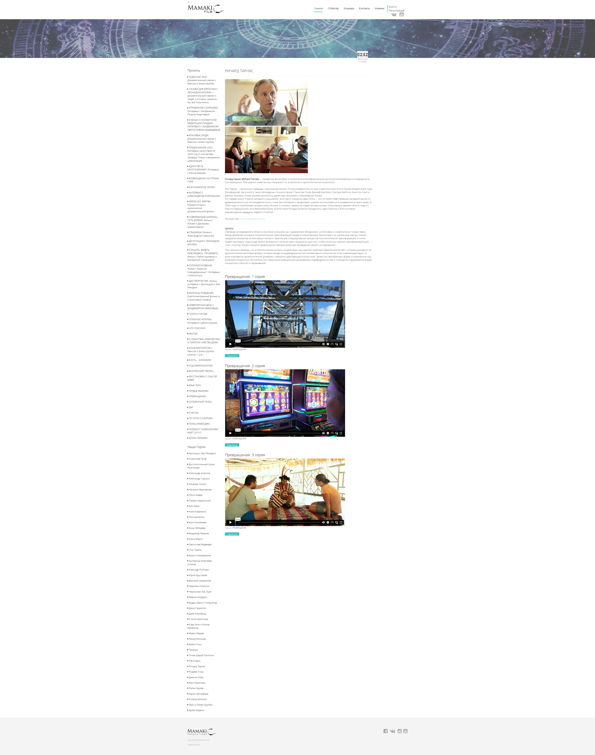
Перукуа (193, 649)
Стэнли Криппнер (198, 619)
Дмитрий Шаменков (199, 580)
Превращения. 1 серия (245, 276)
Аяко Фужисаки (196, 682)
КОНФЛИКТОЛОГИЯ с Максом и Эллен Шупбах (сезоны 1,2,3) (200, 351)
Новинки (379, 8)
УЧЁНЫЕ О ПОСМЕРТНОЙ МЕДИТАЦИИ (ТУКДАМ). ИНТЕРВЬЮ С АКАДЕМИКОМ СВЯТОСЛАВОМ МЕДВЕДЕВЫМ (203, 124)
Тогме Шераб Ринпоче (201, 655)
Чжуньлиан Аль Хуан (199, 591)
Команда (349, 8)
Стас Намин (195, 549)
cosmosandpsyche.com (252, 218)
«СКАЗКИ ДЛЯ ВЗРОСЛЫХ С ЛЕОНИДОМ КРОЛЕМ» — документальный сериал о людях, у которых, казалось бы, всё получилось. (202, 95)
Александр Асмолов (199, 473)
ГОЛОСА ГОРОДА (197, 313)
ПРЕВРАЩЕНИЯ (197, 396)
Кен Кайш (194, 505)
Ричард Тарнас (196, 666)
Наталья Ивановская (200, 489)
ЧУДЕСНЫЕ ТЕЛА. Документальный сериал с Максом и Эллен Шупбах (201, 80)
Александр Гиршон (199, 478)
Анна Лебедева (196, 527)
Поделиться (232, 355)
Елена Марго (195, 538)
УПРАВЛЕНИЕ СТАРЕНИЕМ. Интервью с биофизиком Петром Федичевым (202, 111)
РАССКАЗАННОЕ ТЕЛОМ (201, 187)
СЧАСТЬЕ (193, 412)
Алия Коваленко (197, 511)
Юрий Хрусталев (197, 575)
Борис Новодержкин (199, 555)
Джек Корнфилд (197, 613)
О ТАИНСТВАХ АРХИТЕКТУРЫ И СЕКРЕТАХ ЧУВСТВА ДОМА (203, 341)
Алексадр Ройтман (198, 569)
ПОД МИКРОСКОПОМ (200, 365)
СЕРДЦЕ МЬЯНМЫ (198, 390)
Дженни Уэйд (195, 677)
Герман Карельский (199, 500)
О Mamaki (333, 8)
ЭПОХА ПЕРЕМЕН (197, 437)
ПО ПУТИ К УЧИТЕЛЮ (200, 418)
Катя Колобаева (197, 522)
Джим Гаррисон (197, 608)
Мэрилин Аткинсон (199, 586)
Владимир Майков (198, 533)
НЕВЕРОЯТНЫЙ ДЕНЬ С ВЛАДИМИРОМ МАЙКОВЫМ (202, 306)
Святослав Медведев (199, 544)
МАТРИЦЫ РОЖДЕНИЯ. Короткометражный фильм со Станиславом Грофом (203, 296)
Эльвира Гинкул (197, 483)
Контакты (364, 8)
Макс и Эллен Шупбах (200, 704)
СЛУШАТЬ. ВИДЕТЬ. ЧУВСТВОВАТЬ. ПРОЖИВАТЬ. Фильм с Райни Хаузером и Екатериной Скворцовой (203, 254)
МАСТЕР (193, 333)
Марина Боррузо (197, 597)
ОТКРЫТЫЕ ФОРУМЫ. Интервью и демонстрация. (202, 321)
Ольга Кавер (195, 494)
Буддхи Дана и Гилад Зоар (202, 602)
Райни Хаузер (196, 688)
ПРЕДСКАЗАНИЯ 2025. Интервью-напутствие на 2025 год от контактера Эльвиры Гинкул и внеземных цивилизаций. (203, 154)
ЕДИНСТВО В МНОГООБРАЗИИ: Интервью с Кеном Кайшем (203, 169)
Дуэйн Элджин (196, 710)
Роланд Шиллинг (197, 699)
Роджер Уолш (196, 671)
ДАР (190, 407)
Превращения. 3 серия (245, 454)
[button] (193, 70)
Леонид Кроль (196, 516)
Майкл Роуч (195, 644)
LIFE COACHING (196, 328)
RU (189, 2)
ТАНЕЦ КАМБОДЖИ (199, 423)
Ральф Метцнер (197, 638)
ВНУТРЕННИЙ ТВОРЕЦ (200, 371)
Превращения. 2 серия (245, 365)
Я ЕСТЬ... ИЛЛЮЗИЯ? (199, 360)
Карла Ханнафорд (198, 693)
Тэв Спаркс (194, 660)
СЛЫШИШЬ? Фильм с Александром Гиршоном (200, 234)
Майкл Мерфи (196, 633)
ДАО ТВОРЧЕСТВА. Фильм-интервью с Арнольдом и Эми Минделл (203, 284)
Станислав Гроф (197, 458)
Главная (318, 8)
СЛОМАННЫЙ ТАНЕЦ (200, 401)
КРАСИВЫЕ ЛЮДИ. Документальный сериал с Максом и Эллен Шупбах (201, 138)
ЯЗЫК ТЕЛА (194, 385)
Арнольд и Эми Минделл (202, 453)
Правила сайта (193, 745)
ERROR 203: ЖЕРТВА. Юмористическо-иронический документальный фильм (200, 206)
